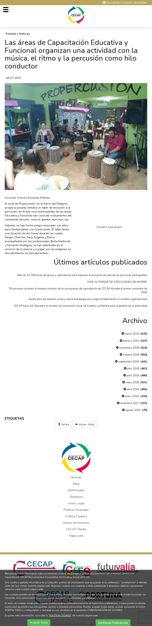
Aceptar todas (39, 622)
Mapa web (76, 536)
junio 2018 (132, 375)
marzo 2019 (131, 334)
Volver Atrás (86, 424)
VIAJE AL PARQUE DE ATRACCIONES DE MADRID (117, 282)
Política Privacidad (76, 510)
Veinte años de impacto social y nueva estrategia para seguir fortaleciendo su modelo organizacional (87, 299)
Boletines (76, 497)
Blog (76, 484)
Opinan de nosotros (76, 523)
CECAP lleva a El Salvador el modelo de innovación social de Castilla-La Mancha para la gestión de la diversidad (80, 306)
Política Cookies (76, 516)
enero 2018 (131, 396)
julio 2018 (132, 368)
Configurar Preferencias (113, 622)
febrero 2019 (130, 341)
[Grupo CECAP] (76, 15)
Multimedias (76, 490)
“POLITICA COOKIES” (60, 615)
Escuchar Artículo (16, 198)
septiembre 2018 (128, 361)
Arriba (65, 424)
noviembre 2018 (129, 348)
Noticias (24, 34)
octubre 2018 (130, 355)
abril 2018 (132, 389)
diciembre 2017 (129, 403)
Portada (11, 34)
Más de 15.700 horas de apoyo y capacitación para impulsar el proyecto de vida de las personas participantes (82, 275)
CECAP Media (76, 529)
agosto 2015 (133, 410)
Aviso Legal (76, 503)
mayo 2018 (132, 382)
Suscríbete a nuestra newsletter (126, 2)
